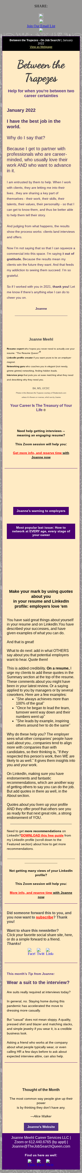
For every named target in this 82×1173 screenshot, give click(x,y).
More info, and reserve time (31, 892)
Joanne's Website (41, 1127)
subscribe (44, 917)
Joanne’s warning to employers (41, 511)
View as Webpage (41, 47)
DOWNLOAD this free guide (42, 835)
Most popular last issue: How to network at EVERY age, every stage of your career (41, 531)
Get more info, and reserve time (38, 453)
